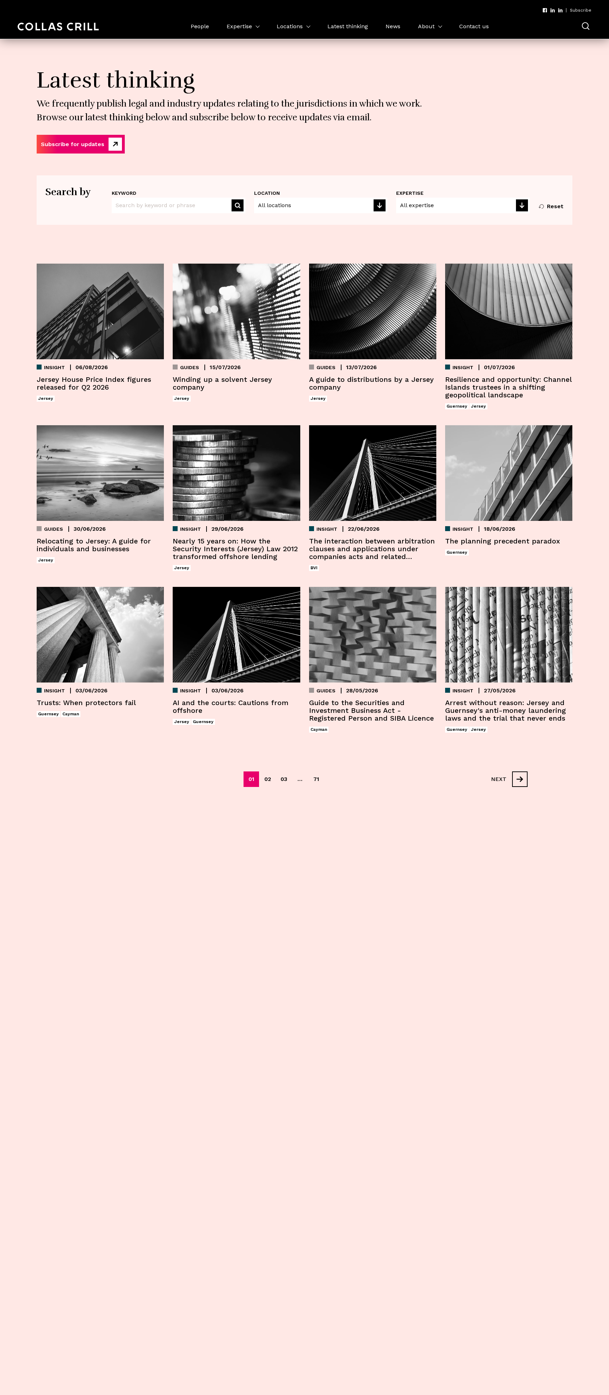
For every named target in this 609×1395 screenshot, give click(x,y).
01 (251, 779)
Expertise (239, 26)
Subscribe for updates (72, 144)
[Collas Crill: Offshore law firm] (58, 27)
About (426, 26)
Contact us (474, 26)
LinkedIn (552, 10)
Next (498, 779)
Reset (555, 206)
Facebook (545, 10)
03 (284, 779)
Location (267, 193)
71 (316, 779)
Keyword (124, 193)
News (393, 26)
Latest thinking (347, 26)
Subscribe (580, 10)
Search (238, 205)
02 (267, 779)
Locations (290, 26)
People (200, 26)
